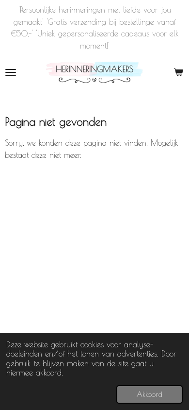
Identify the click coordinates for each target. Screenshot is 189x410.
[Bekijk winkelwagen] (178, 72)
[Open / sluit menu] (10, 72)
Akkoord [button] (149, 394)
